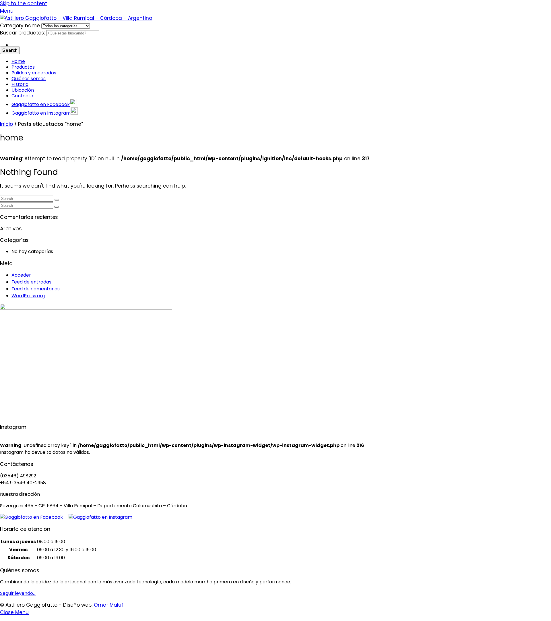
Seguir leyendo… (18, 593)
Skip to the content (23, 3)
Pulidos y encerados (33, 73)
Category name (20, 25)
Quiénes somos (28, 78)
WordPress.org (28, 295)
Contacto (22, 95)
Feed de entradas (31, 282)
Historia (19, 84)
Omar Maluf (108, 604)
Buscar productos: (23, 32)
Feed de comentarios (35, 289)
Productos (23, 67)
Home (18, 61)
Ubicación (22, 90)
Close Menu (14, 612)
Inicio (6, 124)
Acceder (21, 275)
